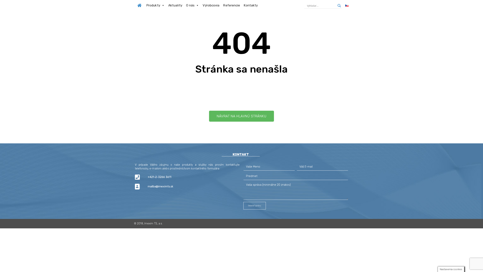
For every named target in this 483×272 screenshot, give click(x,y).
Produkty (153, 5)
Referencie (231, 5)
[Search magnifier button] (339, 5)
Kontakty (251, 5)
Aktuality (175, 5)
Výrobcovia (211, 5)
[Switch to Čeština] (347, 5)
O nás (190, 5)
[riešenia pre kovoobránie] (139, 5)
